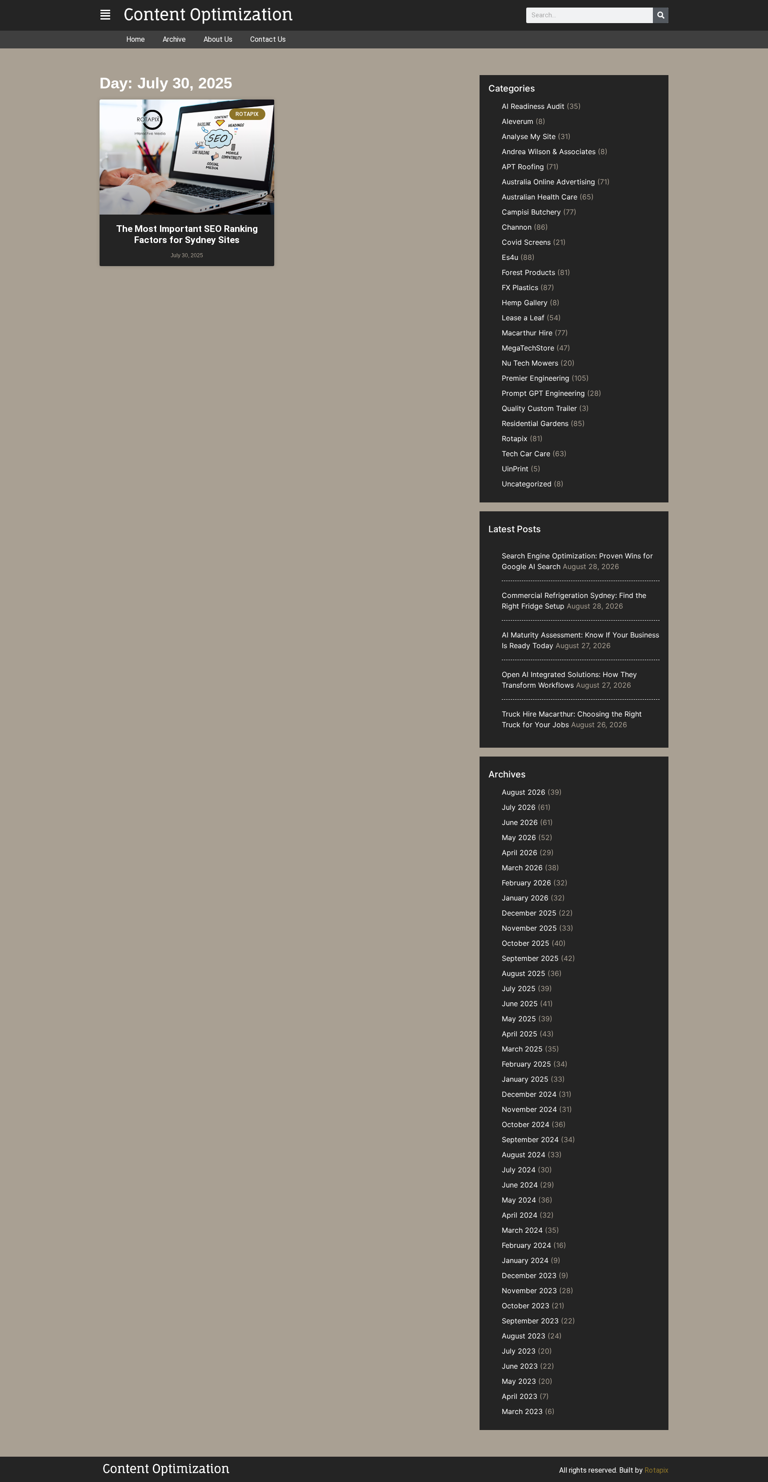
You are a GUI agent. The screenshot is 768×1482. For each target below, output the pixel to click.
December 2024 (529, 1094)
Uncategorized (527, 483)
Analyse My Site (529, 136)
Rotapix (515, 438)
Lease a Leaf (523, 317)
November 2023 (529, 1290)
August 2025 (523, 973)
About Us (218, 39)
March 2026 (522, 867)
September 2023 (530, 1320)
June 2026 (520, 822)
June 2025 (520, 1003)
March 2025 (522, 1048)
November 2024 (529, 1109)
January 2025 (525, 1079)
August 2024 (523, 1154)
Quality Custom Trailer (539, 408)
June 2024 (520, 1184)
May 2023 (519, 1381)
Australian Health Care (539, 196)
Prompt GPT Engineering (543, 393)
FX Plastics (520, 287)
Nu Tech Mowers (530, 363)
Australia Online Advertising (548, 181)
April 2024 (519, 1215)
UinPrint (515, 468)
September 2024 (530, 1139)
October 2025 (525, 943)
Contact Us (268, 39)
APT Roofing (523, 166)
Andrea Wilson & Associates (549, 151)
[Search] (660, 15)
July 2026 (519, 807)
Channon (517, 227)
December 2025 (529, 912)
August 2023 (523, 1335)
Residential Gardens (535, 423)
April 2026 (519, 852)
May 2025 (519, 1018)
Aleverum (517, 121)
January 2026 (525, 897)
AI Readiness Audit (533, 106)
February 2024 (526, 1245)
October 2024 (525, 1124)
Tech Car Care (526, 453)
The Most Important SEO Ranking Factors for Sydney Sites (187, 234)
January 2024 (525, 1260)
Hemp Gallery (525, 302)
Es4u (510, 257)
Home (135, 39)
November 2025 (529, 928)
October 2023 (525, 1305)
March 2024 (522, 1230)
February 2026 (526, 882)
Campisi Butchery (531, 211)
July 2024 (519, 1169)
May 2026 (519, 837)
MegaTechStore (528, 347)
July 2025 (519, 988)
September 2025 (530, 958)
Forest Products (528, 272)
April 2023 (519, 1396)
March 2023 (522, 1411)
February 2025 (526, 1064)
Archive (174, 39)
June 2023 (520, 1366)
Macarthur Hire (527, 332)
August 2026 (523, 792)
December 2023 (529, 1275)
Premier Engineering (535, 378)
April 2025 (519, 1033)
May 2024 (519, 1199)
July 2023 (519, 1351)
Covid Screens (526, 242)
